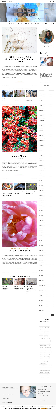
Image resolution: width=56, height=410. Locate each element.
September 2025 (42, 118)
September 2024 (42, 143)
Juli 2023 (40, 175)
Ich (22, 54)
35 (14, 98)
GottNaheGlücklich (41, 393)
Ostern (41, 372)
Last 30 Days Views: (43, 321)
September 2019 (42, 290)
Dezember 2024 (42, 138)
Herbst (17, 153)
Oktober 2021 (41, 228)
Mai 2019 (41, 300)
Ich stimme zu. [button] (44, 408)
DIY (52, 340)
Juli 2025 (40, 123)
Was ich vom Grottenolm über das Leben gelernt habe (7, 193)
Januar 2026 (41, 108)
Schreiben (42, 374)
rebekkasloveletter (5, 85)
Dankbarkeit (42, 340)
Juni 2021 (40, 238)
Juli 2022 (40, 205)
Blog (32, 23)
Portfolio (26, 23)
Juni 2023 (40, 178)
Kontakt (45, 23)
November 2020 (42, 255)
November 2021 (42, 225)
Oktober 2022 (41, 198)
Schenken (47, 372)
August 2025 (41, 120)
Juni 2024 (40, 150)
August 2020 (41, 262)
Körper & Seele (43, 363)
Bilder (41, 336)
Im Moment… (5, 98)
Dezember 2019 (42, 282)
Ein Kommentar (34, 272)
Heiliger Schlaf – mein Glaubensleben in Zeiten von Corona (19, 59)
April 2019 (41, 302)
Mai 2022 (41, 210)
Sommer (47, 374)
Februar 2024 (41, 160)
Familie (15, 54)
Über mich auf (43, 395)
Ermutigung (42, 343)
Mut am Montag (29, 153)
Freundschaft (48, 347)
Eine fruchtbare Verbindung (43, 397)
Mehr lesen (49, 408)
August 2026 (41, 93)
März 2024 (41, 158)
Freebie (41, 347)
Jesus (41, 361)
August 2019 (41, 292)
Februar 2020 (41, 277)
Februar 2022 (41, 218)
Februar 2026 (41, 105)
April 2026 (41, 103)
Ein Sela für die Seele (19, 250)
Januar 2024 (41, 163)
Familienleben (43, 345)
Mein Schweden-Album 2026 (7, 387)
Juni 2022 (40, 208)
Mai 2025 (41, 125)
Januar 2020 (41, 280)
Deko (48, 340)
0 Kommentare (34, 178)
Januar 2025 (41, 135)
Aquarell (47, 327)
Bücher (46, 336)
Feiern (49, 345)
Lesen (51, 365)
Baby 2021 (42, 331)
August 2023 (41, 173)
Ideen (41, 356)
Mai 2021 (41, 240)
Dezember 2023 (42, 165)
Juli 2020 (40, 265)
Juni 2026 (40, 98)
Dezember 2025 (42, 110)
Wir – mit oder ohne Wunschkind (44, 391)
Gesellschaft (43, 352)
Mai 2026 (41, 100)
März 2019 (41, 305)
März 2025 (41, 130)
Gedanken (9, 153)
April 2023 (41, 183)
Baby (48, 329)
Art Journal (42, 329)
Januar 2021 (41, 250)
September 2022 (42, 200)
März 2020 (41, 275)
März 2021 (41, 245)
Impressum (4, 1)
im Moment (46, 356)
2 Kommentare (34, 85)
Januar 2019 (41, 310)
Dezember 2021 (42, 223)
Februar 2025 (41, 133)
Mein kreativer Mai (5, 398)
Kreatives (46, 361)
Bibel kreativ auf (43, 400)
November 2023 (42, 168)
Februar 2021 (41, 247)
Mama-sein (22, 153)
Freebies (37, 23)
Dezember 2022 (42, 193)
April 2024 (41, 155)
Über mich (19, 23)
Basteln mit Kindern (44, 334)
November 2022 (42, 195)
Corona (48, 338)
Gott (41, 354)
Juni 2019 (40, 297)
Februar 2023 (41, 188)
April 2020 (41, 272)
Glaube (19, 54)
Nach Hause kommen (42, 389)
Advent (41, 327)
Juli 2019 (40, 295)
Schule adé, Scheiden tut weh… (8, 391)
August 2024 (41, 145)
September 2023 (42, 170)
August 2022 (41, 203)
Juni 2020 (40, 267)
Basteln (47, 331)
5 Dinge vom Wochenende (7, 402)
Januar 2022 (41, 220)
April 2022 (41, 213)
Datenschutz (9, 1)
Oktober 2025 (41, 115)
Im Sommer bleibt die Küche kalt (8, 394)
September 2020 (42, 260)
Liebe (25, 54)
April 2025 (41, 128)
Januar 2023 (41, 190)
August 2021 (41, 233)
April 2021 (41, 243)
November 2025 (42, 113)
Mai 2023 (41, 180)
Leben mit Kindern (44, 365)
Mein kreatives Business (45, 370)
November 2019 (42, 285)
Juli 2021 (40, 235)
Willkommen (12, 23)
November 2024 (42, 140)
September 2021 (42, 230)
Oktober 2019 (41, 287)
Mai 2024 (41, 153)
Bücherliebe (42, 338)
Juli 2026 (40, 95)
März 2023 (41, 185)
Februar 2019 (41, 307)
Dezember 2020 (42, 252)
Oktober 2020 (41, 257)
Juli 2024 (40, 148)
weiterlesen (20, 81)
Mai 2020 (41, 270)
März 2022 (41, 215)
